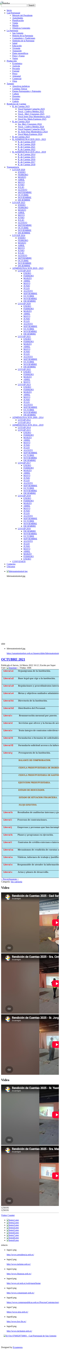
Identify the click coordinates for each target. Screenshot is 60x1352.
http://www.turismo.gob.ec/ (19, 1264)
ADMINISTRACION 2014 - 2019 (27, 425)
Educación (17, 46)
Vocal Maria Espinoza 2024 (30, 134)
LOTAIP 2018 (24, 496)
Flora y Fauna (18, 56)
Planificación (18, 20)
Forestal (15, 71)
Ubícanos (11, 566)
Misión (15, 25)
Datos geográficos (20, 53)
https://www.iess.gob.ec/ (17, 1312)
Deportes (16, 96)
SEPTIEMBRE (25, 192)
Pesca (14, 73)
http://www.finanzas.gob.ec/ (19, 1274)
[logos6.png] (13, 1232)
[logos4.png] (13, 1227)
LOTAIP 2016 (24, 528)
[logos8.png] (13, 1238)
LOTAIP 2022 (24, 369)
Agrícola (16, 66)
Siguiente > (14, 879)
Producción (12, 61)
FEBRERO (23, 174)
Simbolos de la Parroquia (23, 40)
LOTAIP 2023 (24, 384)
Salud (14, 43)
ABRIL (21, 180)
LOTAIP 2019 (24, 271)
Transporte (17, 51)
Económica (17, 63)
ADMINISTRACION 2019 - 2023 (27, 268)
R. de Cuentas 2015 (26, 157)
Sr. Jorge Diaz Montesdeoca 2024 (33, 131)
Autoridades (17, 18)
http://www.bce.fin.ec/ (16, 1321)
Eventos (15, 99)
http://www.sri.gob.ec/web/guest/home (24, 1283)
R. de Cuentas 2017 (26, 162)
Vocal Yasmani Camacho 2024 (31, 129)
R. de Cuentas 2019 (26, 142)
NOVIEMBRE (24, 197)
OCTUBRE (23, 195)
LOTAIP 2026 (18, 169)
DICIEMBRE (24, 200)
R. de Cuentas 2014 (26, 154)
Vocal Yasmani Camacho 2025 (31, 109)
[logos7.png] (13, 1235)
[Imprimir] (12, 668)
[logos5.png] (13, 1230)
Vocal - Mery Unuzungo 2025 (31, 114)
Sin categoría (16, 881)
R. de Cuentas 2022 (26, 149)
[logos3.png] (13, 1225)
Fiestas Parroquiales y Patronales (26, 91)
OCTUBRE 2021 (13, 659)
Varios (15, 58)
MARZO (22, 177)
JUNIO (21, 185)
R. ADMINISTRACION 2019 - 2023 (29, 139)
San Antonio (17, 33)
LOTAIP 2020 (24, 303)
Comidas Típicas (19, 89)
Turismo (10, 83)
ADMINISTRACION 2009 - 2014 (27, 417)
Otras (14, 81)
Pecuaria (16, 68)
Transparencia (13, 167)
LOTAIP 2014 (24, 427)
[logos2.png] (13, 1222)
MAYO (21, 182)
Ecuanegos (17, 1347)
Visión (15, 23)
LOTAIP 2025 (18, 202)
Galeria (15, 101)
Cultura (15, 94)
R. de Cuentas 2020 (26, 144)
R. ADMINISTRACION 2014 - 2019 (29, 152)
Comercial (16, 78)
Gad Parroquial (13, 13)
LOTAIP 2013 (24, 422)
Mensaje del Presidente (22, 15)
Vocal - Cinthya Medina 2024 (31, 126)
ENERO (22, 172)
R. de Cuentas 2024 (21, 121)
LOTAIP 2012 (24, 420)
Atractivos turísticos (21, 86)
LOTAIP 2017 (24, 463)
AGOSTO (22, 190)
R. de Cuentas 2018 (26, 164)
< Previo (5, 879)
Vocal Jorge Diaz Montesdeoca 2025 (34, 116)
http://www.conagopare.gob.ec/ (20, 1293)
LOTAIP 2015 (24, 430)
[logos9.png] (13, 1240)
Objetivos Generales (21, 28)
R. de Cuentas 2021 (26, 147)
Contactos (11, 564)
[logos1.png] (13, 1220)
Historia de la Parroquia (22, 35)
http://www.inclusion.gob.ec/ (19, 1331)
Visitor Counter (8, 1215)
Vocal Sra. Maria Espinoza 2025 (32, 119)
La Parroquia (12, 30)
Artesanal (16, 76)
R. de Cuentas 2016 (26, 159)
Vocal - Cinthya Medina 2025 (31, 111)
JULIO (21, 187)
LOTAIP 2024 (18, 235)
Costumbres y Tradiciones (23, 38)
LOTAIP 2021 (24, 336)
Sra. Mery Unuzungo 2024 (30, 124)
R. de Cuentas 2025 (21, 106)
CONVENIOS (19, 561)
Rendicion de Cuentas (16, 104)
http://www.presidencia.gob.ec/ (20, 1254)
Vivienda (16, 48)
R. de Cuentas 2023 (21, 137)
